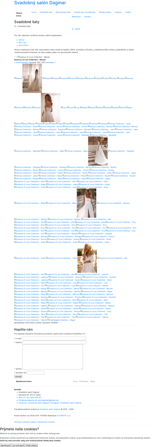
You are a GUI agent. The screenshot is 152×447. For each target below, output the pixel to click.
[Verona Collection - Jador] (100, 173)
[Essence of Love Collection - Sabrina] (30, 305)
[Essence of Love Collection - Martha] (96, 288)
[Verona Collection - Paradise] (121, 151)
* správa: (18, 369)
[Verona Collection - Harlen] (26, 173)
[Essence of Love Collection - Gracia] (98, 236)
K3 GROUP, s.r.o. (64, 415)
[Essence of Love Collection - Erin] (60, 228)
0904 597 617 (36, 397)
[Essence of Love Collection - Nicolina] (31, 297)
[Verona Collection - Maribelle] (76, 135)
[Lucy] (50, 107)
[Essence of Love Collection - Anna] (29, 187)
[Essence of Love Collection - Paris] (61, 300)
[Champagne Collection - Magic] (61, 320)
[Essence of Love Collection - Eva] (60, 230)
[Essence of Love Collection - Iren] (112, 258)
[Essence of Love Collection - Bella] (29, 203)
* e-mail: (17, 338)
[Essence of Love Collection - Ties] (92, 314)
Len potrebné (18, 445)
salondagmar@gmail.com (48, 400)
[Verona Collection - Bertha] (79, 167)
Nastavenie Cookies (46, 422)
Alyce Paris (23, 45)
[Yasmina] (74, 123)
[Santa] (121, 107)
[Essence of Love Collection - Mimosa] (62, 294)
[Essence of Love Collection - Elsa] (90, 222)
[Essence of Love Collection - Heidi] (93, 242)
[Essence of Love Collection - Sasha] (30, 308)
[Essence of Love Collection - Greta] (95, 239)
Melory (21, 40)
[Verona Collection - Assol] (119, 123)
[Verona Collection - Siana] (50, 178)
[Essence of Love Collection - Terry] (95, 311)
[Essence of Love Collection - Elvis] (60, 225)
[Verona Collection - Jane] (103, 129)
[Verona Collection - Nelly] (52, 151)
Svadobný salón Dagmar (50, 409)
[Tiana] (39, 123)
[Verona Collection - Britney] (100, 126)
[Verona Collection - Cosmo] (51, 170)
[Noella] (83, 107)
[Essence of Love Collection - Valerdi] (92, 317)
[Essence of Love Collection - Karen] (64, 280)
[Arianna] (63, 78)
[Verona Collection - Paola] (50, 175)
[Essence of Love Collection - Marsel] (92, 285)
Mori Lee (22, 42)
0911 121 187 (24, 397)
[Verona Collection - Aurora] (50, 126)
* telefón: (18, 342)
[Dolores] (129, 78)
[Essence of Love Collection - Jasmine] (92, 274)
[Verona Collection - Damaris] (52, 129)
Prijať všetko (31, 445)
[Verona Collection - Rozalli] (98, 175)
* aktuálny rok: (20, 372)
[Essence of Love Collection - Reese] (30, 303)
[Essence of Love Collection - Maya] (96, 291)
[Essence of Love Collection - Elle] (96, 219)
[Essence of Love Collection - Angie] (30, 184)
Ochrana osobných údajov (25, 422)
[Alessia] (18, 78)
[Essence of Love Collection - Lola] (61, 282)
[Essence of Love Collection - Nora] (29, 300)
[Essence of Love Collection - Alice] (29, 181)
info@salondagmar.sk (28, 400)
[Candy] (97, 78)
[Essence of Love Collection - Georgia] (61, 233)
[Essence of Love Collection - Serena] (30, 311)
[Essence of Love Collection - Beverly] (113, 203)
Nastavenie (5, 445)
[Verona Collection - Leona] (26, 135)
